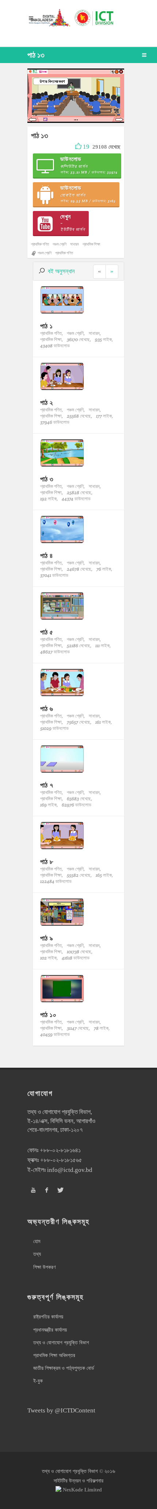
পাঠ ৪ (46, 555)
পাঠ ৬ (46, 708)
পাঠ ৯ (46, 938)
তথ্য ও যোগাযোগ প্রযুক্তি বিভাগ (61, 1342)
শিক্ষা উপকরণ (44, 1267)
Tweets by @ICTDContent (61, 1410)
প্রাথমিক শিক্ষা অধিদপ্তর (54, 1355)
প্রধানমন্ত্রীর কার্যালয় (50, 1330)
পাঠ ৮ (46, 861)
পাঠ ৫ (46, 632)
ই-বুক (38, 1381)
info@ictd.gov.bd (69, 1169)
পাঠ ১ (46, 326)
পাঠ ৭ (46, 785)
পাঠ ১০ (48, 1015)
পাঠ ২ (46, 402)
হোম (36, 1241)
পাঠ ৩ (47, 479)
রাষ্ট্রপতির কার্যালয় (48, 1317)
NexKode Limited (82, 1490)
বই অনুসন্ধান (61, 271)
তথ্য (37, 1254)
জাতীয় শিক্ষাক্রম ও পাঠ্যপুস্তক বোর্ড (63, 1368)
